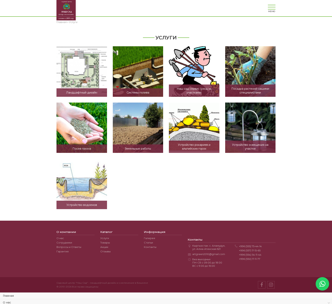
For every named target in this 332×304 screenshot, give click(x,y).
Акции (104, 247)
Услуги (104, 238)
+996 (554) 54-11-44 (250, 254)
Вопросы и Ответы (68, 247)
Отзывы (105, 251)
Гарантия (62, 251)
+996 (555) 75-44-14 (250, 246)
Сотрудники (64, 242)
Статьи (148, 242)
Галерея (149, 238)
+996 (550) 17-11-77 (249, 258)
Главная (61, 22)
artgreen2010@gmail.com (208, 254)
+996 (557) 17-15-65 (250, 250)
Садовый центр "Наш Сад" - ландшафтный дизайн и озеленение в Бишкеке (102, 282)
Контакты (150, 247)
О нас (60, 238)
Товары (105, 242)
